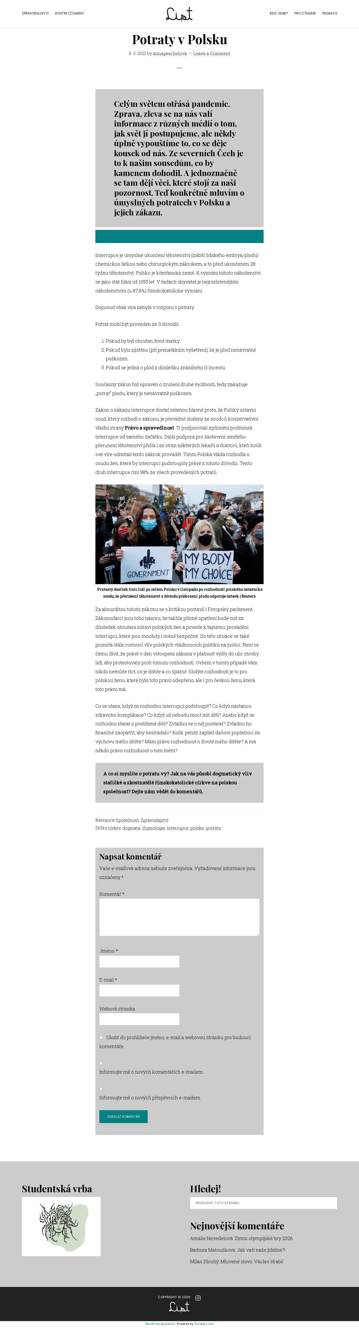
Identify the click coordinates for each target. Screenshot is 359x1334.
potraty (213, 828)
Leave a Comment (211, 53)
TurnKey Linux (204, 1324)
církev (114, 828)
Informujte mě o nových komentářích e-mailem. (151, 1072)
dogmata (131, 828)
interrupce (177, 828)
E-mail (108, 980)
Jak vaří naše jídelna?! (261, 1250)
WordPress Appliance (159, 1324)
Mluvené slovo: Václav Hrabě (251, 1261)
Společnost (127, 820)
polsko (197, 828)
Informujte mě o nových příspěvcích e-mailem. (150, 1097)
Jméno (108, 951)
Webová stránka (117, 1008)
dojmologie (153, 828)
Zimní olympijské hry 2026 (264, 1238)
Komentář (112, 894)
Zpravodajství (154, 820)
